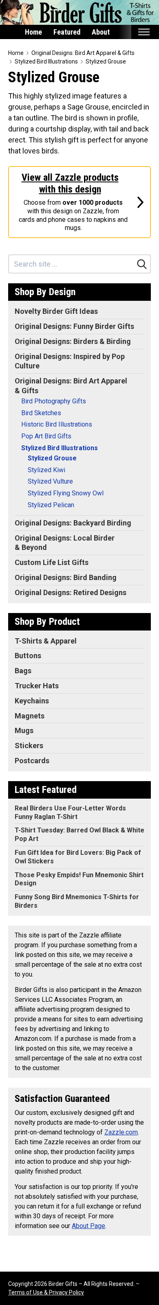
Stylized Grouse (106, 61)
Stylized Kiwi (46, 470)
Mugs (24, 730)
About (101, 32)
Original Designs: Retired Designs (70, 592)
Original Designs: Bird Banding (66, 577)
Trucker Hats (37, 685)
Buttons (28, 655)
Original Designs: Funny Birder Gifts (74, 326)
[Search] (142, 264)
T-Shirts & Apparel (46, 641)
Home (33, 32)
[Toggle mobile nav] (144, 32)
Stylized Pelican (51, 505)
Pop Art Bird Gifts (46, 436)
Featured (66, 32)
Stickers (29, 745)
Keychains (32, 700)
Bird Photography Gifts (53, 401)
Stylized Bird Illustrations (46, 61)
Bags (23, 670)
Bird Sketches (41, 413)
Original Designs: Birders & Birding (73, 341)
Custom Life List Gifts (51, 562)
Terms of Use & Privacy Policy (46, 1292)
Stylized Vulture (50, 481)
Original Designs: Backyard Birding (73, 523)
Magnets (29, 716)
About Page (88, 1226)
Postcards (32, 760)
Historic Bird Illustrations (56, 424)
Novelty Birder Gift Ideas (56, 311)
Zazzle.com (121, 1132)
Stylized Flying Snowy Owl (66, 493)
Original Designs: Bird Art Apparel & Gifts (83, 53)
